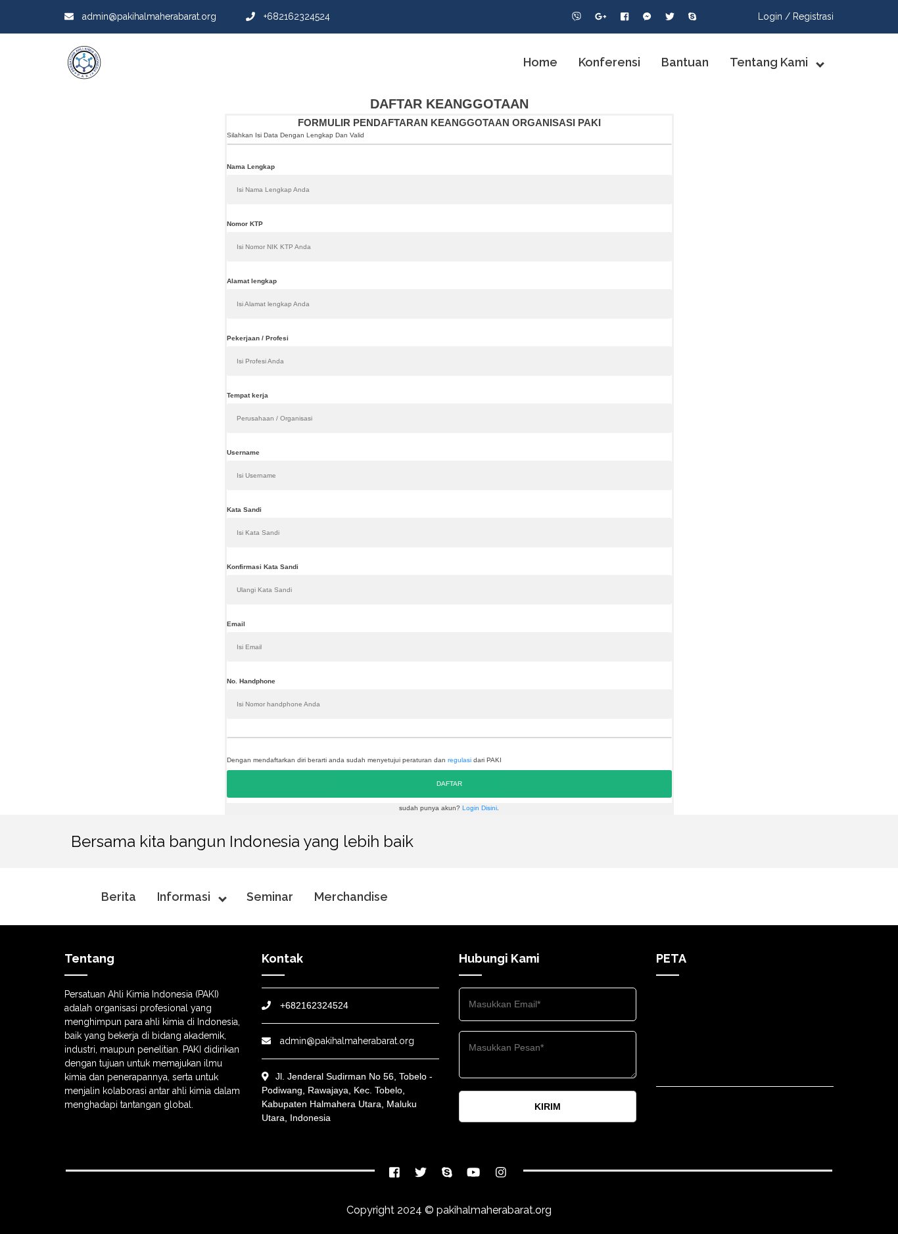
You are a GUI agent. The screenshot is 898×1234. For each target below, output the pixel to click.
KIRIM (547, 1106)
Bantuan (685, 62)
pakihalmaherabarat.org (494, 1210)
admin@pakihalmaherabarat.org (148, 16)
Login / (774, 16)
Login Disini (479, 807)
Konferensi (609, 62)
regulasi (459, 760)
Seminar (270, 896)
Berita (118, 896)
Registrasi (813, 16)
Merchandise (351, 896)
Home (540, 62)
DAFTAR (449, 783)
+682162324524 (295, 16)
